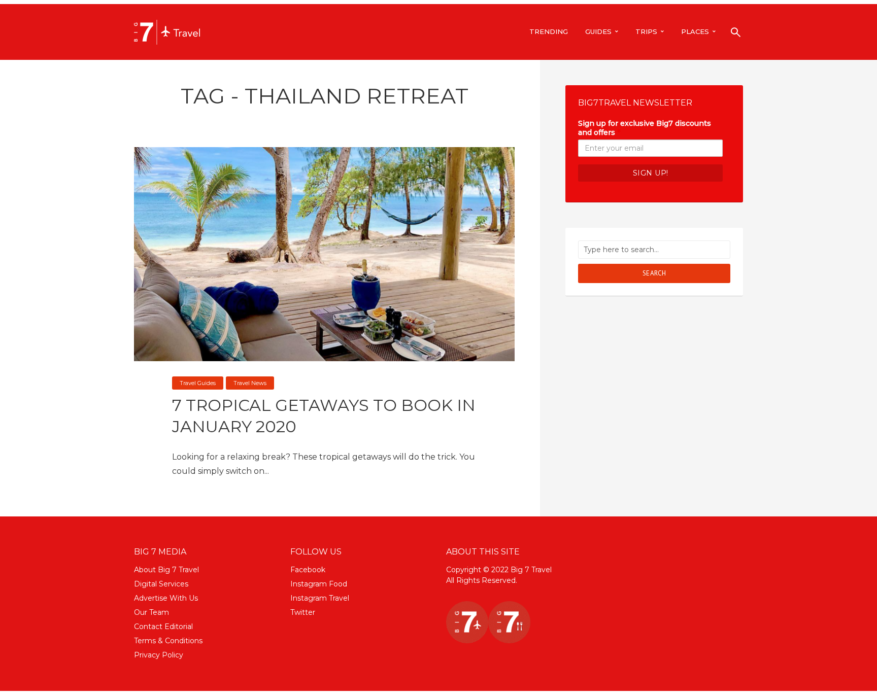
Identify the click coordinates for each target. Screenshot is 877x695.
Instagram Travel (319, 598)
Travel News (249, 383)
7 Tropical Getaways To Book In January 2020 (324, 415)
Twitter (302, 612)
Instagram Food (318, 583)
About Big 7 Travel (166, 569)
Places (695, 31)
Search (654, 273)
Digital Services (161, 583)
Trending (548, 31)
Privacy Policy (158, 654)
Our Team (151, 612)
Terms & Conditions (168, 640)
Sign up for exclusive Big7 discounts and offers (644, 128)
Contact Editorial (163, 626)
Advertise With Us (166, 598)
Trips (646, 31)
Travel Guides (198, 383)
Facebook (307, 569)
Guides (598, 31)
